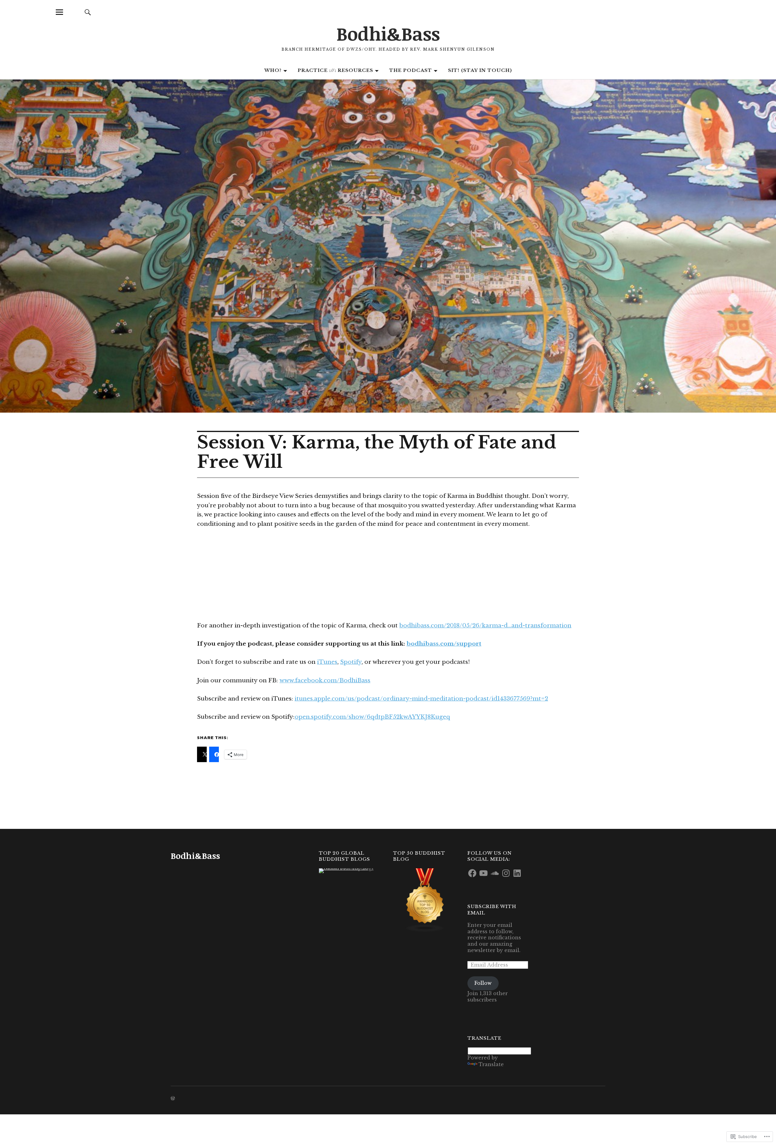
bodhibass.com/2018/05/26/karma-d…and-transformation (485, 625)
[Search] (88, 12)
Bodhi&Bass (388, 33)
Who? (273, 70)
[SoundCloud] (495, 873)
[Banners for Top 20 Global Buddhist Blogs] (351, 870)
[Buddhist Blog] (425, 900)
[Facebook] (472, 873)
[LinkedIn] (517, 873)
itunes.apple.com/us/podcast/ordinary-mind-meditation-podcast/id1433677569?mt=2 (421, 698)
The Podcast (410, 70)
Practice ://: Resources (335, 70)
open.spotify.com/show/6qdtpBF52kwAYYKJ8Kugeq (372, 716)
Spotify (351, 661)
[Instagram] (506, 873)
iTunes (327, 661)
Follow (483, 983)
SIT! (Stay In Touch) (480, 70)
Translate (491, 1064)
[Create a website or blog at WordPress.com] (173, 1098)
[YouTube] (483, 873)
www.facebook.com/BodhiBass (324, 680)
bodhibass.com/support (443, 643)
